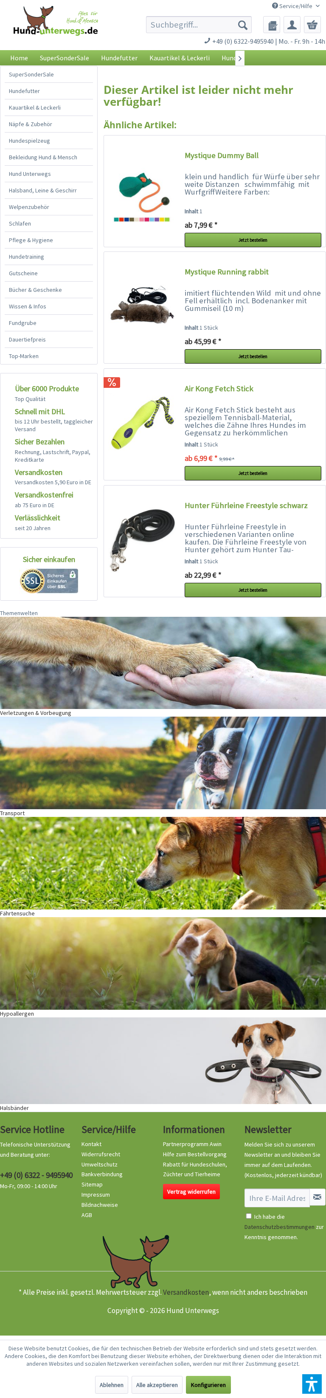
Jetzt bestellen (253, 240)
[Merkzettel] (271, 24)
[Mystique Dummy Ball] (142, 191)
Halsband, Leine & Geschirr (43, 190)
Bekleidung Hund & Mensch (43, 157)
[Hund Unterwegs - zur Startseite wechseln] (56, 30)
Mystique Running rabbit (227, 272)
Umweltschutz (100, 1164)
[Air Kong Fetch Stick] (142, 424)
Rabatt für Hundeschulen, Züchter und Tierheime (195, 1169)
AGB (87, 1215)
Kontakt (91, 1144)
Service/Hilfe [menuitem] (296, 6)
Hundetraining (26, 256)
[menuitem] (199, 24)
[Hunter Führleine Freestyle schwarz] (142, 541)
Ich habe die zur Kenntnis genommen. (284, 1227)
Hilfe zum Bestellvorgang (195, 1154)
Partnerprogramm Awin (192, 1144)
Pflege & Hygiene (31, 240)
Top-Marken (24, 356)
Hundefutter (24, 91)
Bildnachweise (100, 1205)
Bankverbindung (102, 1174)
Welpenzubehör (29, 207)
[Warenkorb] (312, 24)
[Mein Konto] (292, 24)
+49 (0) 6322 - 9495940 (36, 1175)
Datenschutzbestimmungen (279, 1227)
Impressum (96, 1194)
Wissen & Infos (27, 306)
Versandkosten (186, 1292)
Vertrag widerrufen (191, 1191)
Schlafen (20, 223)
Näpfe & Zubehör (30, 124)
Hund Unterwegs (30, 174)
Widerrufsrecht (101, 1154)
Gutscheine (23, 273)
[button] (312, 1384)
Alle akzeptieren (157, 1385)
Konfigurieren (208, 1385)
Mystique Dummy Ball (222, 155)
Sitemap (92, 1184)
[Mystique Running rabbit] (142, 307)
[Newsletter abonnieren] (317, 1197)
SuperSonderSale (31, 74)
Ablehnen (112, 1385)
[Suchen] (243, 24)
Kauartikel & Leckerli (35, 107)
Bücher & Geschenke (35, 290)
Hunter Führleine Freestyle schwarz (246, 505)
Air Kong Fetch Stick (219, 388)
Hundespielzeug (29, 140)
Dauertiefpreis (27, 339)
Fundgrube (23, 323)
